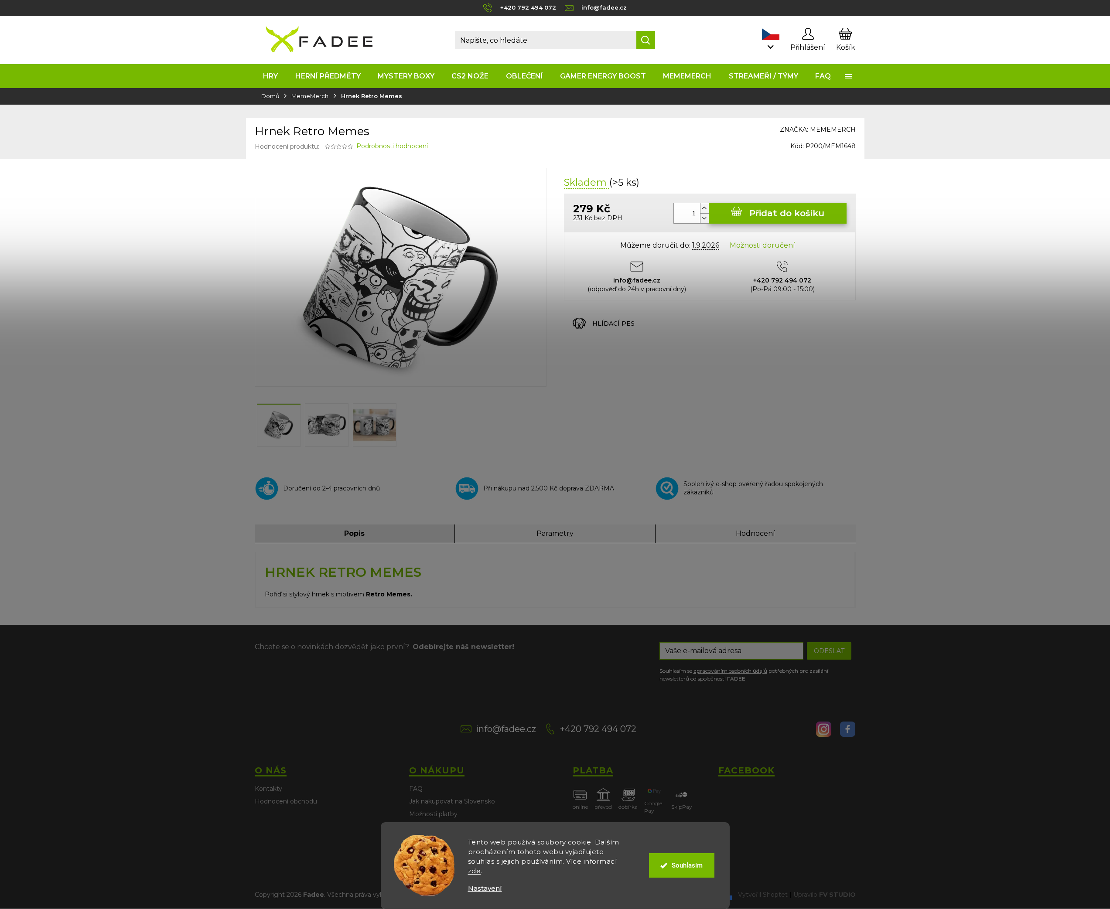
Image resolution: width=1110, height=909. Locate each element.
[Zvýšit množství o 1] (704, 208)
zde (474, 871)
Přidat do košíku (786, 213)
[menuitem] (271, 76)
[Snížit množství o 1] (704, 218)
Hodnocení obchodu (286, 801)
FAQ (416, 789)
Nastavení (485, 888)
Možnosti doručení (762, 245)
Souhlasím (687, 865)
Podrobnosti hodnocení (392, 146)
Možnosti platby (433, 814)
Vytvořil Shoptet (763, 894)
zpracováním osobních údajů (730, 670)
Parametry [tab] (555, 533)
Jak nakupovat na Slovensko (452, 801)
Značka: (818, 129)
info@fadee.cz (506, 729)
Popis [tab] (354, 533)
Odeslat (829, 651)
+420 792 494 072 (598, 729)
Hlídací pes (613, 323)
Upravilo (824, 894)
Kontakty (268, 789)
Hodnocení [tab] (755, 533)
